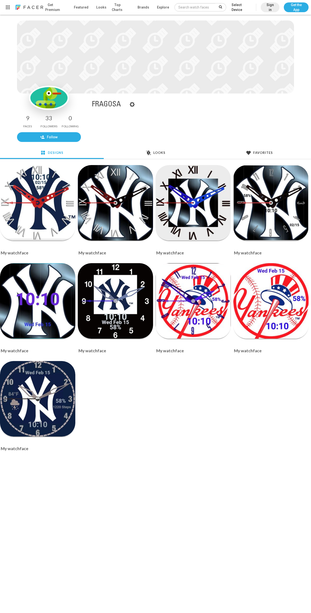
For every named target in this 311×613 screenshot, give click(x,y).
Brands (143, 7)
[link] (29, 7)
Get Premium (52, 7)
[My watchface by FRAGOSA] (37, 203)
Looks (101, 7)
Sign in (270, 7)
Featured (81, 7)
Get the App (296, 7)
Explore (163, 7)
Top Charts (117, 7)
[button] (296, 5)
